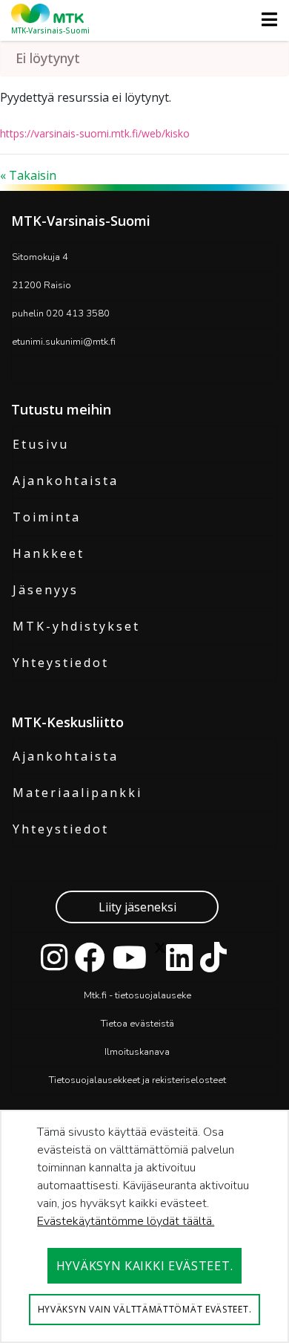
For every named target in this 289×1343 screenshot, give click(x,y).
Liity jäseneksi (137, 907)
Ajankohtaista (66, 480)
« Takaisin (28, 175)
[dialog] (144, 1226)
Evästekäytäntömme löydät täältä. (125, 1221)
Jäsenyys (46, 590)
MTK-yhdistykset (76, 626)
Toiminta (47, 517)
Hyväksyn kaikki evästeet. (144, 1266)
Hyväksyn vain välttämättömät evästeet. (145, 1309)
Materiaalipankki (77, 792)
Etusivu (41, 444)
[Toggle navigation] (265, 19)
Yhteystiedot (61, 662)
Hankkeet (48, 553)
